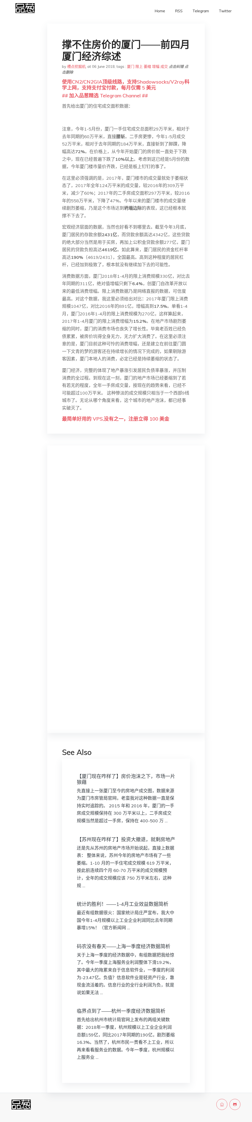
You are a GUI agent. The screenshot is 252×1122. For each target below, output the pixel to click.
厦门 (130, 66)
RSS (179, 11)
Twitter (225, 11)
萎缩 (147, 66)
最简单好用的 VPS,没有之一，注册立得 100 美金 (115, 419)
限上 (139, 66)
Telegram (200, 11)
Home (160, 11)
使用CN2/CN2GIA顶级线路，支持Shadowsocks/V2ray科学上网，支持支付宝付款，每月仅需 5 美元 (125, 85)
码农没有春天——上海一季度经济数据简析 (123, 946)
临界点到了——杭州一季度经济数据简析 (121, 1011)
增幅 (155, 66)
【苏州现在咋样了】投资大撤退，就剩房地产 (126, 839)
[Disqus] (126, 527)
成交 (164, 66)
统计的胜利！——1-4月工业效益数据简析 (122, 904)
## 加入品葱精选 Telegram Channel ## (105, 95)
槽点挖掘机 (76, 66)
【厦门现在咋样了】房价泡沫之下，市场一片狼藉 (126, 779)
